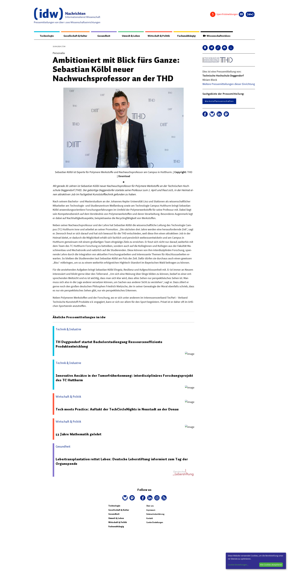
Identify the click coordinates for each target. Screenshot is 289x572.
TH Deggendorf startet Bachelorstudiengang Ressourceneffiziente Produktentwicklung (109, 344)
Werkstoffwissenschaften (219, 101)
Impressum (150, 510)
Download (124, 176)
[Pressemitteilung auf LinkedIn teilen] (219, 114)
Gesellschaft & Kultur (75, 36)
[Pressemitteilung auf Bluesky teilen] (212, 114)
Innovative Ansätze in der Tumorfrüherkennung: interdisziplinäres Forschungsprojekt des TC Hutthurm (124, 378)
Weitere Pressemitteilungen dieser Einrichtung (228, 84)
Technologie (47, 36)
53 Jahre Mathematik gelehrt (78, 434)
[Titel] (205, 47)
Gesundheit (103, 36)
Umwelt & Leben (131, 36)
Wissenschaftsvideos (218, 36)
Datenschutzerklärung (155, 514)
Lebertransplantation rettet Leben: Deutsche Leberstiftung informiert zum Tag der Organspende (122, 461)
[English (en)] (241, 14)
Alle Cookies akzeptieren (271, 564)
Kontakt (149, 518)
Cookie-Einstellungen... (238, 564)
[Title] (218, 47)
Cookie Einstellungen (154, 522)
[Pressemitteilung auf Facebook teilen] (205, 114)
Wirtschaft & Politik (159, 36)
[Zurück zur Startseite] (67, 16)
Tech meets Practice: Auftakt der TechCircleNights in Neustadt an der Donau (117, 409)
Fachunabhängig (186, 36)
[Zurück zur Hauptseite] (250, 14)
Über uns (150, 506)
